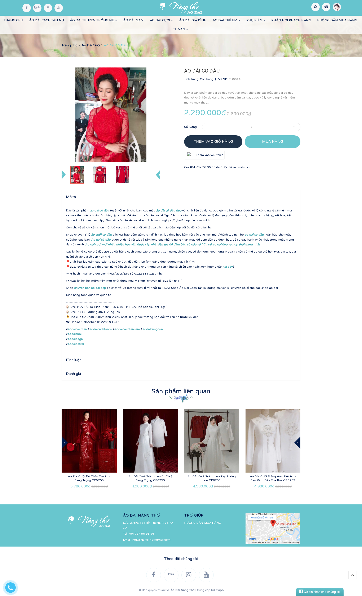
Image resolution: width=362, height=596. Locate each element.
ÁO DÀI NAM (133, 20)
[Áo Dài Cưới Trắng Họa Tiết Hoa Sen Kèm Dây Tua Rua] (273, 441)
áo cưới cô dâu (101, 234)
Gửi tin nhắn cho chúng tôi (321, 592)
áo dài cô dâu (99, 210)
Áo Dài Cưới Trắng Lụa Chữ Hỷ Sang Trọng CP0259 (150, 478)
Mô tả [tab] (71, 197)
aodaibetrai (76, 344)
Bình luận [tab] (73, 360)
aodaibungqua (153, 329)
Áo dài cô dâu (101, 239)
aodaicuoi (74, 334)
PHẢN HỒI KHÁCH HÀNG (291, 20)
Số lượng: (190, 127)
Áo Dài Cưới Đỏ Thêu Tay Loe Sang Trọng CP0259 (89, 478)
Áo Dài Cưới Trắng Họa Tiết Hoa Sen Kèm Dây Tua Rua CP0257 (273, 478)
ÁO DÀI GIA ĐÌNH (193, 20)
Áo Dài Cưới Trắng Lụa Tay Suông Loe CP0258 (211, 478)
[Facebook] (26, 8)
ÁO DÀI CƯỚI (160, 20)
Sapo (220, 590)
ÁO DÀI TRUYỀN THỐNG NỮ (92, 20)
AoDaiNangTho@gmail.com (151, 540)
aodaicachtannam (127, 329)
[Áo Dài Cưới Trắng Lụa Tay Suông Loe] (211, 441)
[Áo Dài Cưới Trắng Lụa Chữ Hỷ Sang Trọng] (150, 441)
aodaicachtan (77, 329)
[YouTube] (58, 8)
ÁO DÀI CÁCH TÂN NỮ (46, 20)
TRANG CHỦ (13, 20)
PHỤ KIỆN (254, 20)
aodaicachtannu (101, 329)
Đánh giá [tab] (73, 374)
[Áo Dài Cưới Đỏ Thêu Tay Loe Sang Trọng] (89, 441)
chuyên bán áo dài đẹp (90, 288)
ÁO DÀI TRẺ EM (225, 20)
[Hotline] (12, 586)
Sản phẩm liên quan (180, 391)
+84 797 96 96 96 (202, 167)
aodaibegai (75, 339)
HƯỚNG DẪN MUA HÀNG (337, 20)
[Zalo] (37, 8)
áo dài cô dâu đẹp (168, 210)
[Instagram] (48, 8)
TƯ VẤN (179, 29)
